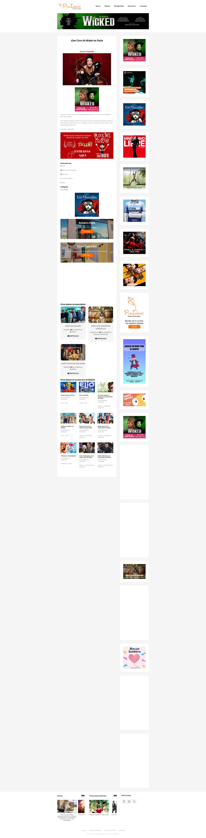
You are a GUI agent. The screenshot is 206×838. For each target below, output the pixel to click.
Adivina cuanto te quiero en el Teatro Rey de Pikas (105, 396)
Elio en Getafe (83, 395)
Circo (62, 189)
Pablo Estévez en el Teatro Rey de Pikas (104, 456)
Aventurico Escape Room (73, 364)
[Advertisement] (86, 282)
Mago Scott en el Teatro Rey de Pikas (104, 427)
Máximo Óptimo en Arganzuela (99, 814)
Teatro (66, 189)
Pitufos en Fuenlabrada (68, 456)
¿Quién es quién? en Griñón (67, 427)
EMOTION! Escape (73, 326)
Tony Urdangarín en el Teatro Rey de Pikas (86, 456)
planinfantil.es (70, 6)
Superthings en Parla (68, 395)
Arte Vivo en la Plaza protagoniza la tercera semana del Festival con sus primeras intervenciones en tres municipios (67, 817)
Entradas (74, 336)
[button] (83, 795)
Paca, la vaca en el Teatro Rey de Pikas (85, 427)
